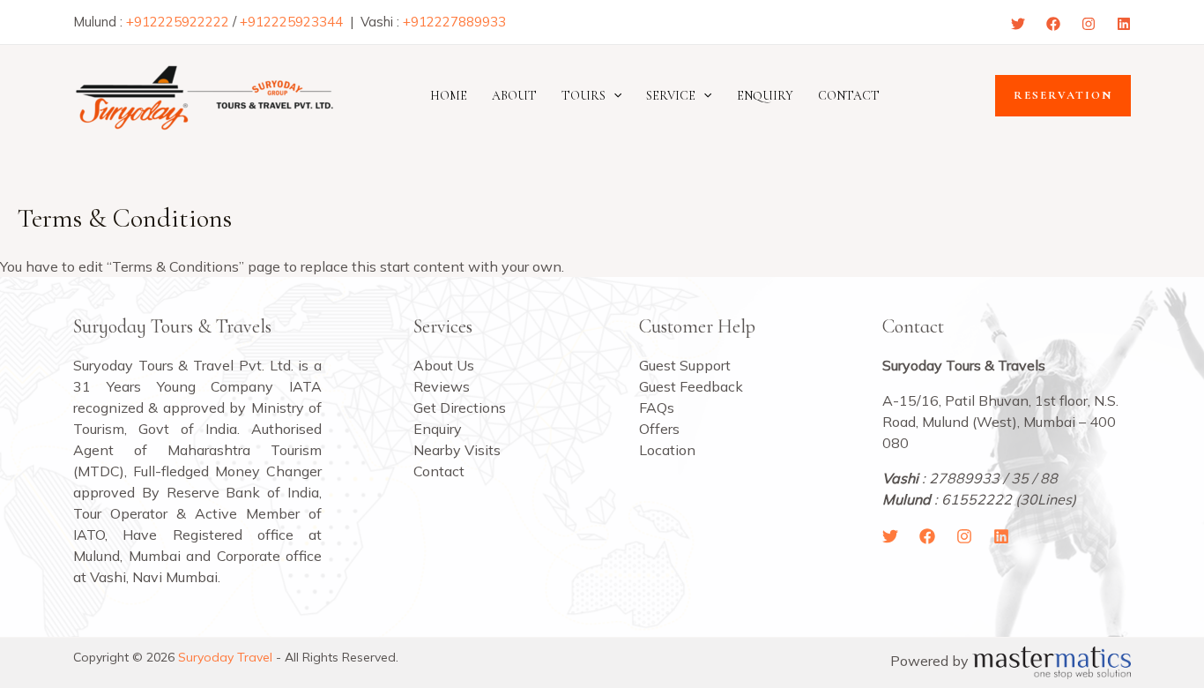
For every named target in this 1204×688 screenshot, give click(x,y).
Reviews (441, 386)
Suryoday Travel (225, 657)
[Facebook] (1053, 24)
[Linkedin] (1124, 24)
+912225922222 (177, 21)
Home (448, 95)
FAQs (656, 407)
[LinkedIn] (1001, 536)
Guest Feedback (691, 386)
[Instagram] (1088, 24)
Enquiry (765, 95)
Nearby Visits (457, 450)
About (514, 95)
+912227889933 (454, 21)
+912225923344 (291, 21)
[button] (613, 96)
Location (667, 450)
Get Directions (459, 407)
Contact (849, 95)
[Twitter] (1018, 24)
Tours (583, 95)
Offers (659, 428)
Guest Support (685, 365)
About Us (443, 365)
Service (670, 95)
